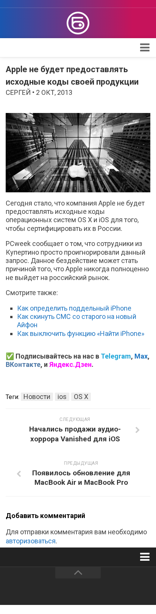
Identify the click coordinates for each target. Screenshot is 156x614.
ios (62, 397)
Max (141, 356)
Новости (36, 397)
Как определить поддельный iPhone (74, 308)
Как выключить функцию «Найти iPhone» (80, 333)
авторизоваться (31, 541)
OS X (81, 397)
